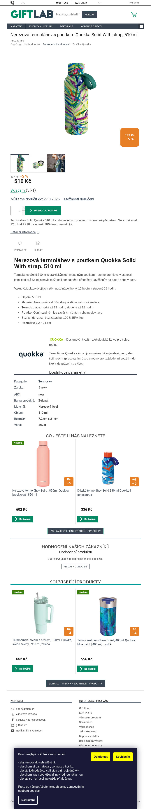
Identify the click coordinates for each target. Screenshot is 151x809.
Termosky (45, 381)
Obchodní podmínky (90, 745)
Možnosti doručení (79, 199)
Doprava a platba (89, 736)
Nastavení (28, 800)
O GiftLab (62, 2)
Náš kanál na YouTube (28, 730)
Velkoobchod (86, 726)
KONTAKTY (81, 2)
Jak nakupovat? (88, 731)
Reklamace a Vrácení (91, 740)
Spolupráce (85, 722)
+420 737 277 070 (26, 714)
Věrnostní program (90, 717)
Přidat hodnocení (75, 566)
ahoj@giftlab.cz (25, 708)
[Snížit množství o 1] (23, 213)
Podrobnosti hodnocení (56, 44)
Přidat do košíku (45, 210)
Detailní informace (23, 232)
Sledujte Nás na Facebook (30, 719)
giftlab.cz (21, 725)
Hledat (89, 14)
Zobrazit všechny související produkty (75, 683)
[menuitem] (16, 26)
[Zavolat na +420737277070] (15, 2)
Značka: (82, 44)
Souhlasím (123, 756)
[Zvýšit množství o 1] (23, 208)
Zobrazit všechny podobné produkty (75, 531)
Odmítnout (101, 756)
